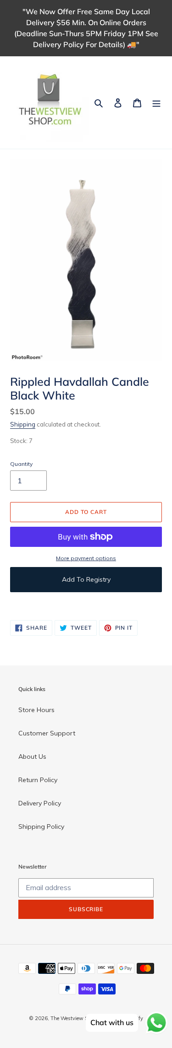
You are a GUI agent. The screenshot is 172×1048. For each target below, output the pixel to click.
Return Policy (37, 780)
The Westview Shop (73, 1018)
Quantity (21, 463)
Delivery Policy (39, 803)
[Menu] (156, 102)
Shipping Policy (41, 826)
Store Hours (36, 710)
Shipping (22, 424)
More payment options (86, 558)
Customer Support (46, 733)
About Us (32, 756)
